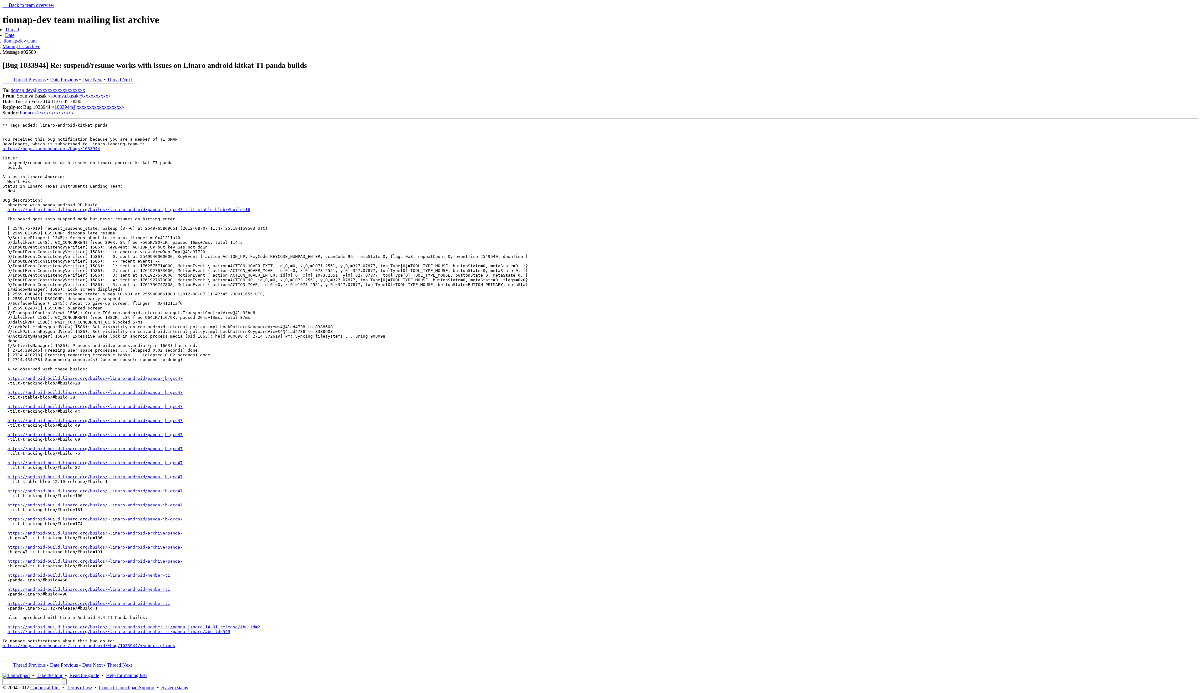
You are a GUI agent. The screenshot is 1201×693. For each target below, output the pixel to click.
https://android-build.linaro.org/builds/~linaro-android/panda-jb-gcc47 (95, 378)
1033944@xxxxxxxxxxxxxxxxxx (88, 107)
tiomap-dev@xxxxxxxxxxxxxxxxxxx (48, 90)
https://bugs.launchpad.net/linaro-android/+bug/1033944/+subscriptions (89, 645)
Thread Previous (29, 79)
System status (174, 687)
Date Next (92, 79)
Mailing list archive (21, 46)
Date (9, 35)
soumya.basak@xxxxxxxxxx (79, 95)
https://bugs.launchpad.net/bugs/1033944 (51, 148)
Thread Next (119, 79)
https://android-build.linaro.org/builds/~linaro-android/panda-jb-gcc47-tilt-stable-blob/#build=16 (129, 209)
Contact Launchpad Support (127, 687)
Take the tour (50, 675)
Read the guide (84, 675)
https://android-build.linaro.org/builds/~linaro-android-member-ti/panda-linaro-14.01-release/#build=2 (134, 627)
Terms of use (79, 687)
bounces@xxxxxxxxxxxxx (46, 112)
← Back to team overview (28, 5)
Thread (12, 29)
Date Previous (64, 79)
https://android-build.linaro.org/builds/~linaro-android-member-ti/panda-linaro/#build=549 (119, 631)
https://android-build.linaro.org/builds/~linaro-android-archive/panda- (95, 533)
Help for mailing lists (126, 675)
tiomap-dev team (20, 40)
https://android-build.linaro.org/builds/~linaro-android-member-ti (89, 575)
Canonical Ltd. (45, 687)
